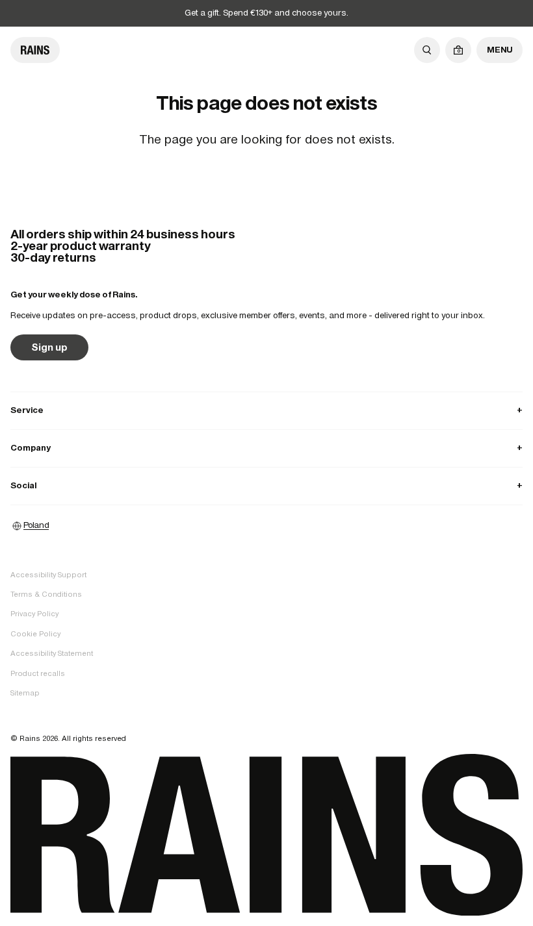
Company (266, 448)
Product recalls (37, 673)
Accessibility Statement (51, 653)
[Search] (427, 50)
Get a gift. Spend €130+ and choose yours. (266, 13)
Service (266, 410)
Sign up (49, 347)
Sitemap (25, 693)
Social (266, 485)
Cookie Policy (35, 634)
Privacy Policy (34, 614)
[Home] (35, 50)
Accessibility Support (48, 575)
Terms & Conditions (46, 594)
